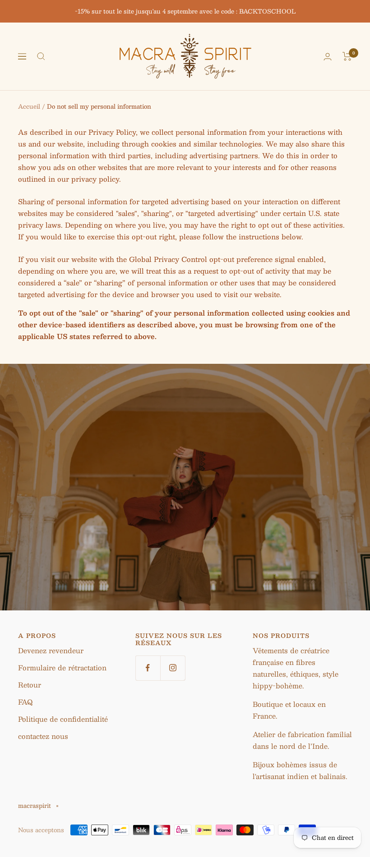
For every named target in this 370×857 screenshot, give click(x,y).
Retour (29, 684)
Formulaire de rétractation (62, 667)
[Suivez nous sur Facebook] (147, 667)
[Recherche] (41, 56)
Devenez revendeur (50, 650)
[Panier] (347, 56)
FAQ (25, 701)
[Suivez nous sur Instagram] (172, 667)
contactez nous (43, 736)
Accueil (29, 106)
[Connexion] (328, 56)
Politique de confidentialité (63, 718)
